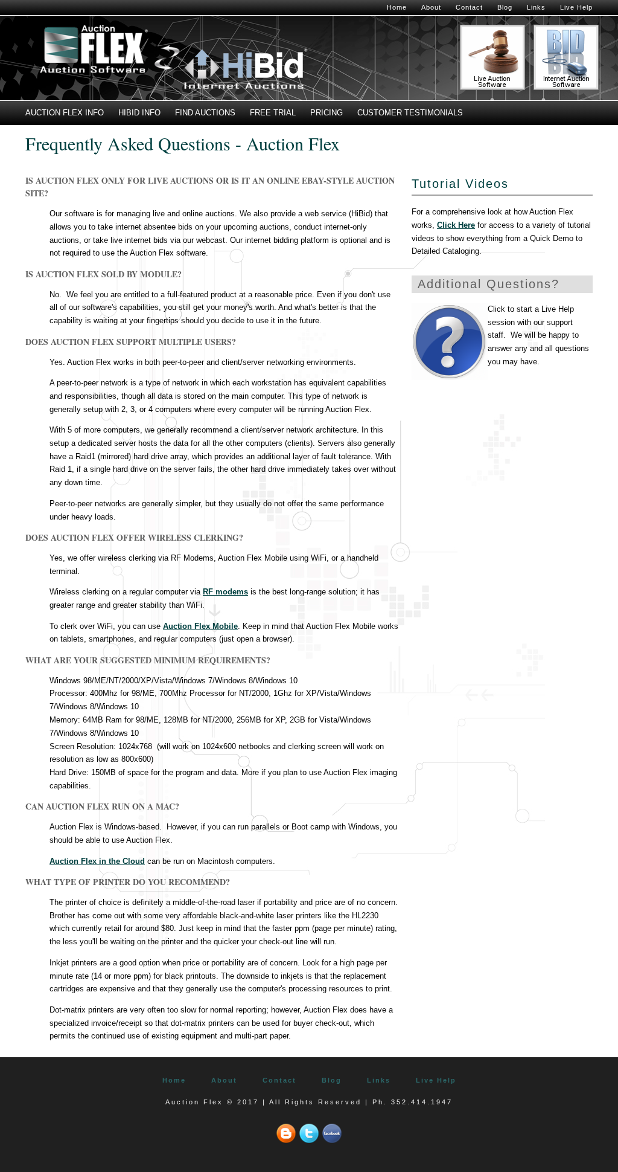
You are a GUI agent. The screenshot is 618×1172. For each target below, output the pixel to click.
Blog (504, 7)
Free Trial (273, 112)
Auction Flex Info (64, 112)
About (431, 7)
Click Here (456, 225)
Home (397, 7)
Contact (469, 7)
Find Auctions (205, 112)
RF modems (225, 591)
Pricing (326, 112)
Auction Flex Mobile (200, 626)
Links (536, 7)
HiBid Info (139, 112)
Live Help (576, 7)
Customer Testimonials (410, 112)
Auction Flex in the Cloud (97, 861)
